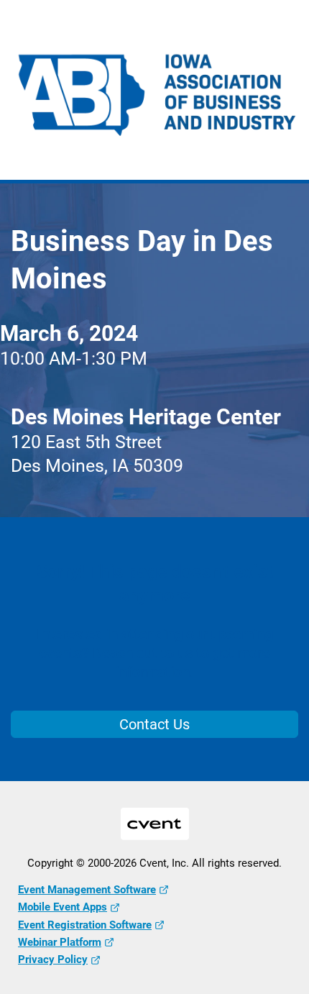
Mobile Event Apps (62, 906)
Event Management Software (87, 889)
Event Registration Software (85, 924)
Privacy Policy (53, 959)
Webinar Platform (59, 942)
